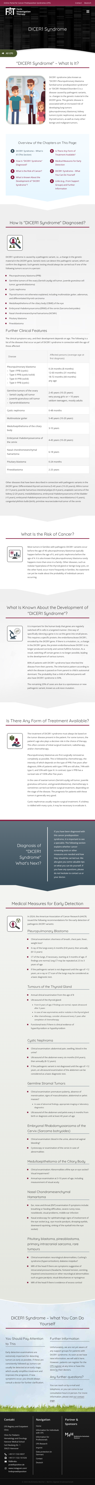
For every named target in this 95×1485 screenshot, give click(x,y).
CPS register (56, 1366)
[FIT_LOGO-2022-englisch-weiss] (18, 8)
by (56, 1369)
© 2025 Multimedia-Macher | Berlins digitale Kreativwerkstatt (47, 1482)
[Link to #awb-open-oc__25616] (87, 11)
